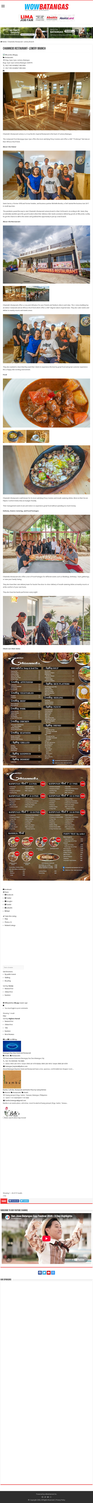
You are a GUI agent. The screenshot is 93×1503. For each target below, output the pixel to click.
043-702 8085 (19, 1061)
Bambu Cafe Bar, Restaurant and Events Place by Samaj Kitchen (24, 1090)
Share (6, 892)
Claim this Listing (10, 916)
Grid (10, 1039)
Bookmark (8, 889)
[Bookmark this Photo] (3, 1005)
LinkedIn (9, 908)
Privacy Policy (60, 1500)
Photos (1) (8, 922)
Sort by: (8, 986)
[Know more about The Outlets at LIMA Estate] (46, 18)
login (13, 1008)
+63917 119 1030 (23, 1098)
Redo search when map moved (15, 1118)
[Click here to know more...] (46, 33)
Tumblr (8, 904)
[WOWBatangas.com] (46, 7)
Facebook (9, 895)
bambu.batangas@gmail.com (15, 1100)
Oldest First (9, 992)
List (5, 1039)
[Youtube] (49, 1273)
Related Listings (10, 925)
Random (8, 995)
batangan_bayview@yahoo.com (16, 1066)
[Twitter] (44, 1273)
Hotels (7, 1056)
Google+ (9, 901)
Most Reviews (9, 1034)
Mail (8, 911)
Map (6, 919)
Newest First (9, 988)
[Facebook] (40, 1273)
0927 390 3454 (20, 65)
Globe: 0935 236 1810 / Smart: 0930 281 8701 (52, 1064)
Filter (4, 1016)
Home (4, 42)
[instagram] (53, 1273)
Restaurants (9, 57)
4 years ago (23, 1003)
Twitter (8, 898)
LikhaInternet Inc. (51, 1494)
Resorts (7, 1092)
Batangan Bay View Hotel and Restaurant (17, 1053)
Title (6, 1028)
